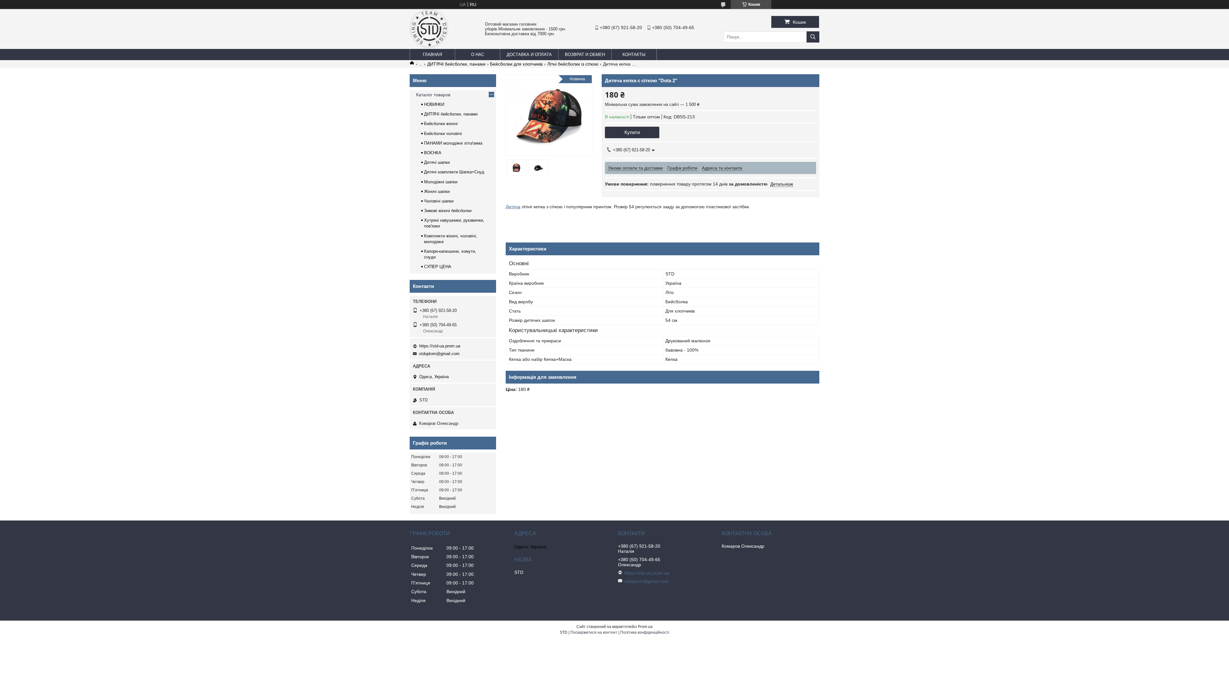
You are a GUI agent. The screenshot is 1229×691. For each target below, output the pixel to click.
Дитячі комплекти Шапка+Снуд (454, 172)
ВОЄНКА (432, 152)
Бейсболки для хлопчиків (516, 64)
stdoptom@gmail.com (439, 353)
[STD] (429, 46)
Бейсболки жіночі (441, 123)
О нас (477, 54)
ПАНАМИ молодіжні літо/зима (453, 143)
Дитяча (513, 206)
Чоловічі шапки (439, 201)
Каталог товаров (433, 94)
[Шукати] (813, 37)
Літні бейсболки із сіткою (572, 64)
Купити (632, 132)
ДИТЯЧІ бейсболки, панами (456, 64)
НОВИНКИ (434, 104)
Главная (432, 54)
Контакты (634, 54)
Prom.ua (645, 626)
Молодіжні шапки (440, 181)
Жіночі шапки (437, 191)
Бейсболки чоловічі (443, 133)
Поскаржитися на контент (593, 632)
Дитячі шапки (437, 162)
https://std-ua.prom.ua (439, 346)
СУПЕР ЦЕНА (437, 266)
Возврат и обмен (585, 54)
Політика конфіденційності (644, 632)
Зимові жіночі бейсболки (447, 210)
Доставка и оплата (529, 54)
